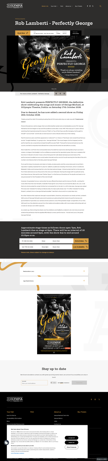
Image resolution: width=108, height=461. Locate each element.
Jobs (55, 421)
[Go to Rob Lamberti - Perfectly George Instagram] (64, 94)
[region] (47, 441)
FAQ (61, 6)
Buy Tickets (78, 6)
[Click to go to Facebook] (91, 399)
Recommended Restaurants (15, 424)
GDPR (61, 382)
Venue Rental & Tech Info (61, 415)
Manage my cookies (102, 459)
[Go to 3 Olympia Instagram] (90, 6)
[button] (6, 442)
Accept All (72, 438)
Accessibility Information (14, 418)
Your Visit (53, 6)
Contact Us (57, 424)
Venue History (58, 418)
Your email (24, 381)
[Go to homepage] (15, 6)
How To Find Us (11, 415)
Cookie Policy (36, 458)
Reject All (71, 442)
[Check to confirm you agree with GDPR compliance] (51, 382)
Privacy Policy (25, 458)
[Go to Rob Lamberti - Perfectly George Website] (56, 94)
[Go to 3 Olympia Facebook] (87, 6)
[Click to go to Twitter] (99, 399)
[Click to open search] (100, 6)
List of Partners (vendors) (17, 453)
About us (68, 6)
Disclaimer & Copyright (13, 458)
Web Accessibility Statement (50, 458)
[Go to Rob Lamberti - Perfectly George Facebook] (60, 94)
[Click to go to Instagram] (95, 399)
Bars (8, 421)
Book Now (21, 33)
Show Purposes (71, 447)
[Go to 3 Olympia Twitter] (92, 6)
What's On (45, 6)
